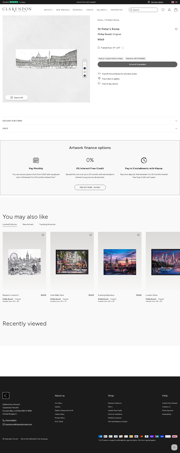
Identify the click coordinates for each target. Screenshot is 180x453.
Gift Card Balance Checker (117, 421)
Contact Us (166, 407)
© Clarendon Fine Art (10, 439)
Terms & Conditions (115, 414)
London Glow (151, 295)
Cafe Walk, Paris (57, 295)
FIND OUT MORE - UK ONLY (90, 187)
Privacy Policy (60, 418)
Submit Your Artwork (169, 403)
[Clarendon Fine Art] (22, 395)
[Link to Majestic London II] (24, 262)
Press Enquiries (167, 410)
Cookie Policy (59, 414)
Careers (57, 407)
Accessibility (166, 414)
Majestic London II (11, 295)
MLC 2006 (59, 421)
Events (89, 10)
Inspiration (116, 10)
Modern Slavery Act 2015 (64, 410)
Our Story (58, 403)
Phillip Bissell (8, 299)
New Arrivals (63, 10)
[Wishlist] (162, 9)
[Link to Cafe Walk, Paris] (72, 262)
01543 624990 (10, 420)
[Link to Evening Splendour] (120, 262)
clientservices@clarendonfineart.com (18, 424)
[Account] (169, 9)
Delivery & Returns (114, 403)
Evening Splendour (106, 295)
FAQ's (110, 407)
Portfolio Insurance (114, 418)
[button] (84, 61)
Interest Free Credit (115, 410)
